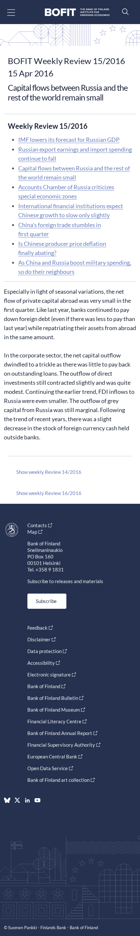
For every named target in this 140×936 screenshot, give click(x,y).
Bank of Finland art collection (58, 780)
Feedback (37, 628)
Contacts (37, 525)
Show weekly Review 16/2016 (48, 493)
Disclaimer (38, 639)
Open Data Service (47, 768)
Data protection (44, 651)
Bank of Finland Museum (53, 710)
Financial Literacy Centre (54, 721)
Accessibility (41, 663)
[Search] (124, 11)
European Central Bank (52, 756)
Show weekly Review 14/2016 (48, 472)
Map (32, 532)
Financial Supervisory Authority (61, 745)
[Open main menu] (16, 12)
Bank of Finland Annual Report (59, 733)
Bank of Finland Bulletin (52, 698)
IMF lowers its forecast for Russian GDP (68, 139)
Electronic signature (49, 674)
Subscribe (46, 601)
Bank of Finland (43, 686)
